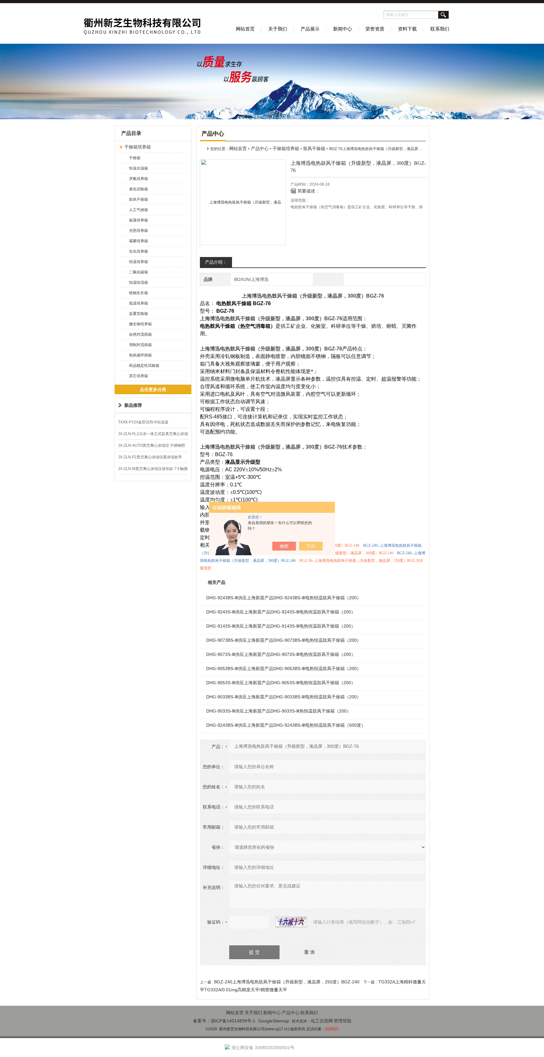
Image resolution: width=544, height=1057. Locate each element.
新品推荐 (133, 405)
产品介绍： (216, 262)
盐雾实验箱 (138, 313)
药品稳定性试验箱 (144, 365)
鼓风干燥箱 (138, 199)
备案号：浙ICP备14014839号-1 (224, 1020)
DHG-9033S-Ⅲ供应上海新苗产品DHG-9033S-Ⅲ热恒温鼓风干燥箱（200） (278, 710)
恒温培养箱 (138, 262)
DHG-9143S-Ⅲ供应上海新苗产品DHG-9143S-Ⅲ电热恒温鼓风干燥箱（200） (280, 626)
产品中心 (260, 148)
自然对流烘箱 (140, 334)
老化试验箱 (138, 189)
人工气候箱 (138, 210)
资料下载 (407, 28)
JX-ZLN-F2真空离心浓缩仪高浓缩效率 (150, 457)
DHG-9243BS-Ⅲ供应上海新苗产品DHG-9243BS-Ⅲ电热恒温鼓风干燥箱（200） (283, 597)
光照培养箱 (138, 230)
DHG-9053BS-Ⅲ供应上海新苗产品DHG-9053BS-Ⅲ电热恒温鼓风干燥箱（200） (283, 668)
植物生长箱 (138, 293)
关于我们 (277, 28)
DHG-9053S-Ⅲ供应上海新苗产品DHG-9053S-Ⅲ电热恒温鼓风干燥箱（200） (280, 682)
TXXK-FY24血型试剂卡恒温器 (143, 422)
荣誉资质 (375, 28)
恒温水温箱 (138, 168)
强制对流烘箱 (140, 345)
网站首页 (245, 28)
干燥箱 (134, 158)
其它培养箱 (138, 376)
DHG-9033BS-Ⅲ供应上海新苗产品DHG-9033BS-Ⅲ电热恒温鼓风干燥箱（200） (283, 696)
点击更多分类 (153, 389)
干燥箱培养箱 (137, 146)
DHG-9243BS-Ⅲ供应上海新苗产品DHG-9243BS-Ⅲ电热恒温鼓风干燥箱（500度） (286, 725)
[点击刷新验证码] (291, 922)
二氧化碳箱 (138, 272)
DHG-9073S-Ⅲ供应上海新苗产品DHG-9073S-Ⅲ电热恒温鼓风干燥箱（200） (280, 654)
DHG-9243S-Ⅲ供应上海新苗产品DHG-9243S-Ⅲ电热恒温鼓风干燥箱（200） (280, 611)
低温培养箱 (138, 303)
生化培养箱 (138, 251)
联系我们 (439, 28)
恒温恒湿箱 (138, 282)
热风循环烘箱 (140, 355)
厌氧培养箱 (138, 178)
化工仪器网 (322, 1020)
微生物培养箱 (140, 324)
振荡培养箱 (138, 220)
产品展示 (310, 28)
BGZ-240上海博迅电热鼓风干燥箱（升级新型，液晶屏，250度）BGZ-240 (287, 981)
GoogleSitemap (273, 1020)
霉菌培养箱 (138, 241)
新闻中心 (342, 28)
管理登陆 (342, 1020)
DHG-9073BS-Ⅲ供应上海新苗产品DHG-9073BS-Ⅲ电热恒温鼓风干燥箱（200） (283, 640)
